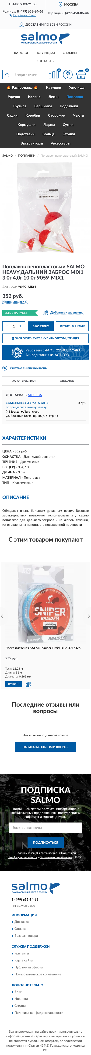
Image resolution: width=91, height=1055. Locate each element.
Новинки (21, 999)
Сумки (68, 125)
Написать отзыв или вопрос (45, 747)
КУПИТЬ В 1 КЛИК (72, 326)
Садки (12, 115)
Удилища (76, 87)
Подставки (25, 134)
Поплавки (74, 97)
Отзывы (70, 53)
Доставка (21, 922)
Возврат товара (26, 936)
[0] (81, 74)
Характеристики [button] (23, 381)
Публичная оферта (28, 967)
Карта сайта (23, 960)
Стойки (69, 134)
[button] (23, 14)
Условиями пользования (56, 857)
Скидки (20, 1006)
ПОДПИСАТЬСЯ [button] (45, 842)
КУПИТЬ (13, 684)
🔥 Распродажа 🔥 (22, 87)
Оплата (20, 929)
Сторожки (56, 115)
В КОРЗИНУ (41, 326)
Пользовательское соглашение (37, 974)
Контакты (45, 61)
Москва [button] (35, 395)
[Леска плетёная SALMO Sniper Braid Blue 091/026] (45, 603)
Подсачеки (69, 106)
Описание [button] (67, 381)
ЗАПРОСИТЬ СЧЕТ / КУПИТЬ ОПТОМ (47, 338)
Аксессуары (60, 143)
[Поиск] (7, 74)
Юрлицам (46, 53)
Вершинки (43, 106)
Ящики (49, 125)
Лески (54, 97)
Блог (18, 992)
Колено (34, 97)
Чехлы (78, 115)
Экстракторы (32, 143)
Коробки (32, 115)
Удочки (14, 97)
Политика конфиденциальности (38, 1013)
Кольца (48, 134)
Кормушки (26, 125)
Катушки (53, 87)
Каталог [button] (21, 53)
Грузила (19, 106)
